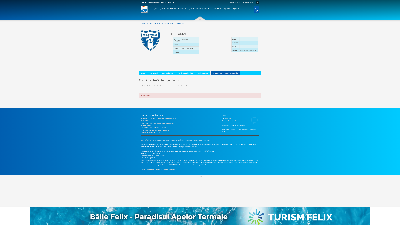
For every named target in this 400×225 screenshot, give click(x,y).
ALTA (256, 10)
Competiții (216, 8)
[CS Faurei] (150, 40)
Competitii (154, 73)
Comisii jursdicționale (199, 8)
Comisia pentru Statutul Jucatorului (225, 73)
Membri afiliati (169, 23)
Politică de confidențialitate (165, 169)
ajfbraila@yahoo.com (233, 121)
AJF (155, 8)
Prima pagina (147, 23)
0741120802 (228, 118)
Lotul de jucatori (168, 73)
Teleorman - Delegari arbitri (150, 132)
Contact (237, 8)
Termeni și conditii (147, 169)
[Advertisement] (215, 50)
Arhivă (227, 8)
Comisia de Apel (202, 73)
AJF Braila (157, 23)
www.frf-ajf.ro (146, 140)
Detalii (143, 73)
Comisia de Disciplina (185, 73)
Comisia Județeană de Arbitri (173, 8)
